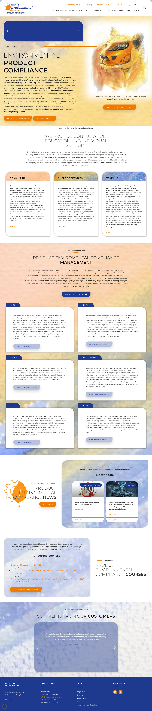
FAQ (108, 5)
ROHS (85, 406)
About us (118, 5)
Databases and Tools (78, 10)
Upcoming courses (74, 5)
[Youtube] (120, 692)
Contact (99, 5)
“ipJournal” (99, 467)
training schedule (73, 549)
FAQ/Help (80, 695)
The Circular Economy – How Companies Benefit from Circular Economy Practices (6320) (47, 579)
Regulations (58, 10)
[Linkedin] (115, 692)
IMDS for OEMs (133, 10)
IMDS (13, 305)
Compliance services (115, 10)
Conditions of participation (87, 705)
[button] (144, 7)
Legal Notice (81, 692)
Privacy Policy (82, 698)
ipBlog (89, 5)
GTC (78, 702)
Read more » (79, 510)
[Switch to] (137, 4)
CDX (13, 406)
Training (97, 10)
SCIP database (89, 358)
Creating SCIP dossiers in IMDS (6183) (26, 565)
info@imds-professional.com (51, 697)
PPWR (86, 305)
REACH (14, 358)
